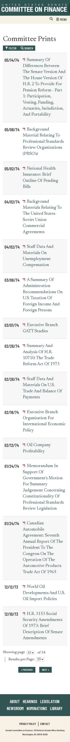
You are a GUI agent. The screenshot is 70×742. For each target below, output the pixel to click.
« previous (27, 669)
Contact (45, 724)
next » (45, 669)
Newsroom (15, 708)
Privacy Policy (27, 724)
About (15, 701)
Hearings (30, 701)
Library (56, 708)
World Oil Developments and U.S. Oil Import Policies (44, 593)
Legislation (50, 701)
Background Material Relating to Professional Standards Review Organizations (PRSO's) (43, 141)
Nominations (37, 708)
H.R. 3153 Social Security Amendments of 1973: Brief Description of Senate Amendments (43, 626)
